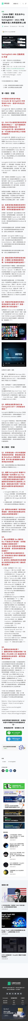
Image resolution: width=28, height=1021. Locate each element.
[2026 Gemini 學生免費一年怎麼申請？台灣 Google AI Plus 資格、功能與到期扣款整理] (5, 854)
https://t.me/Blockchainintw (15, 68)
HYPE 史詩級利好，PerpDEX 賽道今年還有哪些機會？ (17, 863)
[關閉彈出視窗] (26, 1005)
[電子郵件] (3, 770)
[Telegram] (13, 994)
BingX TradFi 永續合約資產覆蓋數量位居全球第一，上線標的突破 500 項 (17, 845)
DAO (4, 761)
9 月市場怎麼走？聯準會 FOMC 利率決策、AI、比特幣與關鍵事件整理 (17, 836)
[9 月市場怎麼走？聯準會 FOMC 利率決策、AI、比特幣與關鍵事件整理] (5, 836)
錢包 (14, 1002)
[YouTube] (15, 994)
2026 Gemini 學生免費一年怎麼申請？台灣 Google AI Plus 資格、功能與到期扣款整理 (17, 855)
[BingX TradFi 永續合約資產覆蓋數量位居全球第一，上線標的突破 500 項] (5, 845)
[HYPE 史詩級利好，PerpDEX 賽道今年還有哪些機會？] (5, 864)
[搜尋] (23, 3)
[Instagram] (18, 994)
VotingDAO (12, 761)
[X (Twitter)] (10, 994)
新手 (14, 1000)
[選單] (25, 3)
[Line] (7, 770)
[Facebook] (10, 770)
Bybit (22, 1002)
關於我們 (5, 1000)
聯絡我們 (5, 1002)
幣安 (23, 1000)
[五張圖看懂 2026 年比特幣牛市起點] (5, 872)
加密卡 (14, 1004)
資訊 (3, 11)
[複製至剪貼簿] (14, 770)
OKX (23, 1004)
